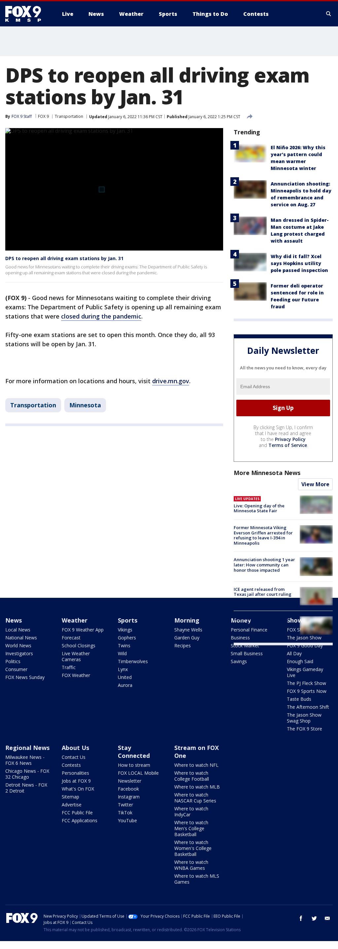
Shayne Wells (188, 630)
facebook (301, 918)
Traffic (69, 667)
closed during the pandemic (101, 316)
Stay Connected (134, 752)
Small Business (247, 653)
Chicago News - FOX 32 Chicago (27, 774)
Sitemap (70, 797)
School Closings (78, 645)
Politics (12, 661)
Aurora (125, 685)
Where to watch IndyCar (191, 811)
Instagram (129, 797)
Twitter (125, 804)
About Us (75, 748)
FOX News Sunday (25, 677)
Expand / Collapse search (329, 13)
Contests (71, 765)
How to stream (134, 765)
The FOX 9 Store (304, 729)
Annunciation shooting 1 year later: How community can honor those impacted (264, 565)
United (125, 677)
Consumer (16, 669)
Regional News (27, 748)
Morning (186, 620)
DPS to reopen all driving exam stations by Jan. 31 (64, 258)
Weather (74, 620)
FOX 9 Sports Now (306, 691)
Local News (17, 630)
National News (21, 637)
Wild (122, 653)
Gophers (127, 637)
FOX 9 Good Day (305, 645)
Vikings (125, 630)
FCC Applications (79, 820)
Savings (239, 661)
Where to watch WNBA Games (191, 865)
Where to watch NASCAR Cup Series (195, 798)
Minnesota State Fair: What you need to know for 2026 (262, 621)
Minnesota (85, 405)
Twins (124, 645)
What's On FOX (78, 789)
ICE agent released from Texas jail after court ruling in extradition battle (262, 594)
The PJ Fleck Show (306, 683)
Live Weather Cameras (76, 656)
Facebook (128, 789)
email (327, 918)
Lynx (123, 669)
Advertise (72, 804)
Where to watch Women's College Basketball (193, 848)
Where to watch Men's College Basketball (191, 828)
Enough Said (300, 661)
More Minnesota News (267, 473)
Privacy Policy (290, 439)
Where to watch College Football (191, 776)
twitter (314, 918)
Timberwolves (133, 661)
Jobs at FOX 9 (76, 781)
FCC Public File (77, 812)
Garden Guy (186, 637)
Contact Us (73, 757)
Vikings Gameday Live (305, 672)
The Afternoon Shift (308, 707)
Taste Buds (299, 699)
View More (315, 484)
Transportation (69, 116)
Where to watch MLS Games (196, 879)
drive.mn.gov (170, 381)
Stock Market (245, 645)
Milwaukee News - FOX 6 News (25, 760)
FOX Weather (76, 675)
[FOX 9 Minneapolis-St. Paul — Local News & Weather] (27, 14)
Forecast (71, 637)
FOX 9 (43, 116)
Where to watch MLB (197, 787)
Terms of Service (287, 445)
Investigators (19, 653)
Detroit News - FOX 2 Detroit (26, 788)
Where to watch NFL (196, 765)
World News (18, 645)
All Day (294, 653)
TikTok (125, 812)
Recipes (182, 645)
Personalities (75, 773)
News (13, 620)
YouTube (127, 820)
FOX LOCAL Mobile (138, 773)
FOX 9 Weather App (83, 630)
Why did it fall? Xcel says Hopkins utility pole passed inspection (299, 263)
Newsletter (129, 781)
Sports (127, 620)
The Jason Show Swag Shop (304, 718)
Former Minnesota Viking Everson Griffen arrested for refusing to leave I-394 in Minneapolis (263, 535)
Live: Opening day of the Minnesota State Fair (259, 508)
